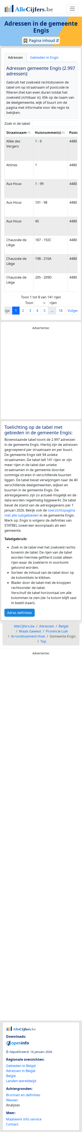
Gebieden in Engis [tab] (44, 57)
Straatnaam (16, 132)
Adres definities (19, 612)
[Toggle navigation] (72, 8)
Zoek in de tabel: (17, 123)
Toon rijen (41, 302)
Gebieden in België (21, 1065)
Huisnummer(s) (48, 132)
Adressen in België (20, 1070)
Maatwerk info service (23, 1119)
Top (43, 641)
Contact (12, 1124)
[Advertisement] (41, 375)
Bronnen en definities (23, 1095)
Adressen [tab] (15, 57)
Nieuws (12, 1100)
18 (60, 310)
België (11, 1076)
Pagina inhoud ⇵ (43, 40)
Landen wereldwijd (21, 1081)
